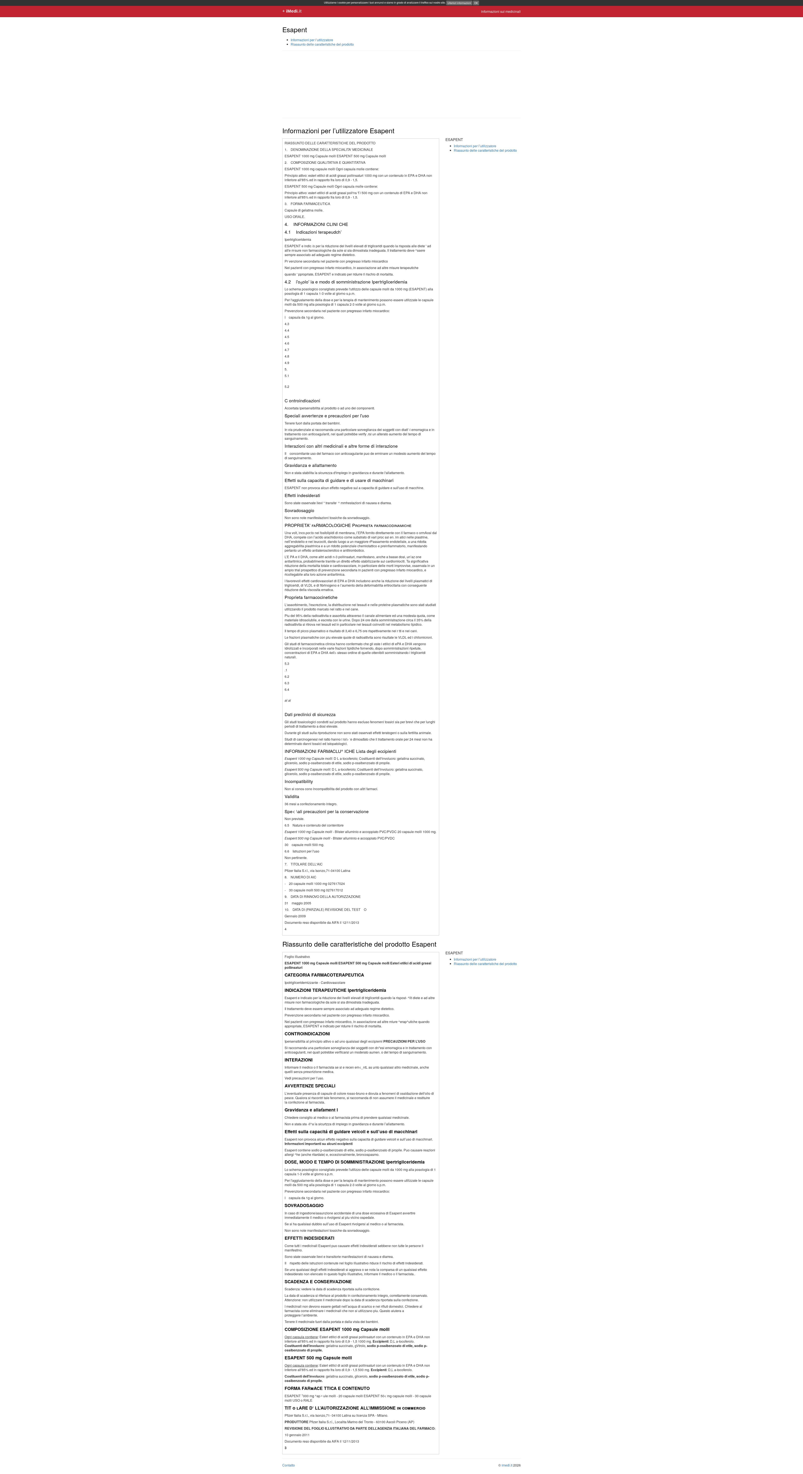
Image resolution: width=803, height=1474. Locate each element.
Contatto (288, 1465)
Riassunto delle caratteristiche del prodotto (322, 44)
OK (476, 3)
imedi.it (507, 1465)
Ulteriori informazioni (459, 3)
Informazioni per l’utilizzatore (312, 39)
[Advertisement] (401, 84)
